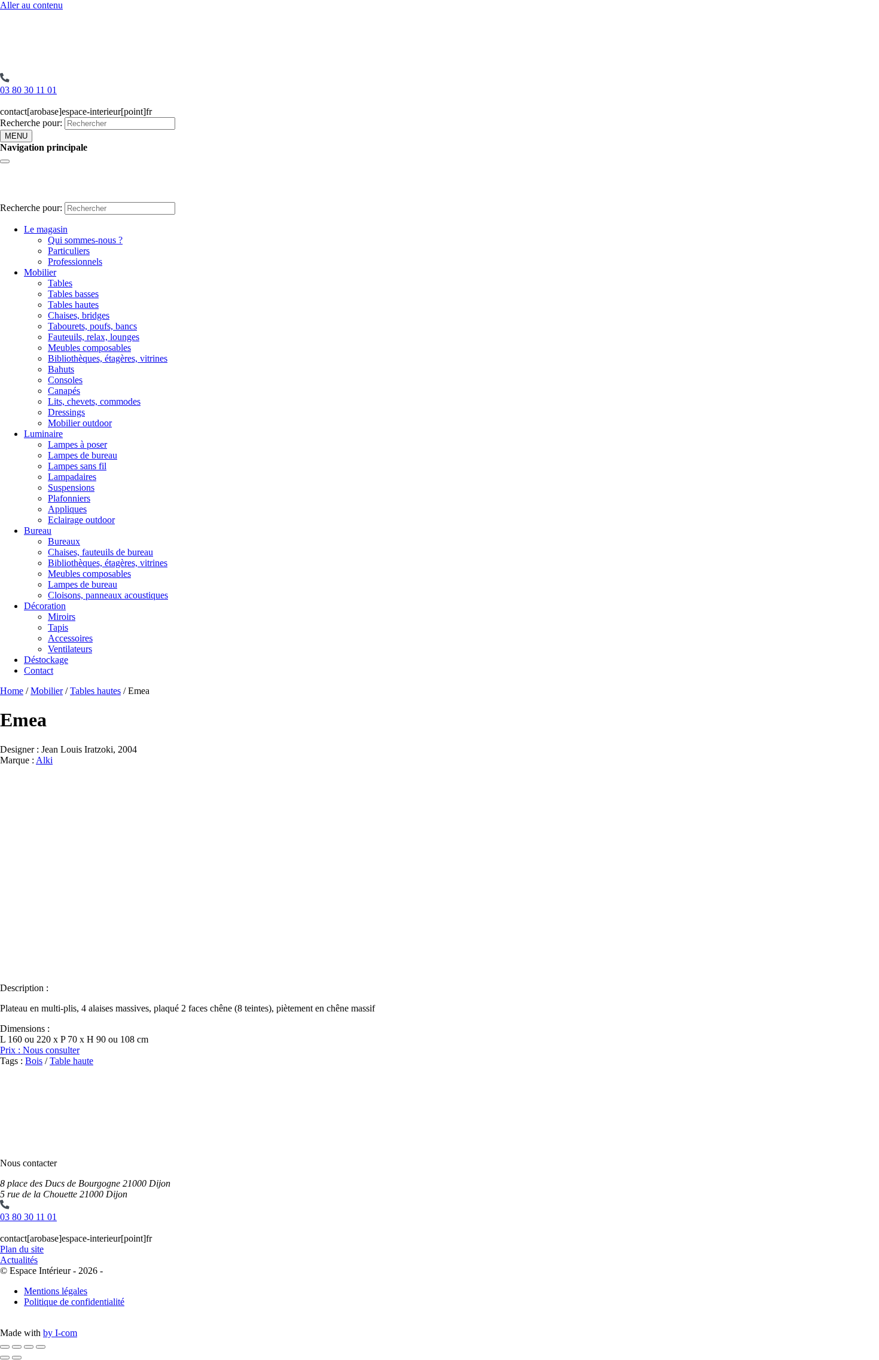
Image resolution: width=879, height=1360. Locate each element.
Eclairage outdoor (81, 520)
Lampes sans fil (77, 466)
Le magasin (46, 229)
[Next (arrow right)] (17, 1357)
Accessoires (70, 638)
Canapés (64, 391)
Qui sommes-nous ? (85, 240)
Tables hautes (73, 304)
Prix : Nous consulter (40, 1050)
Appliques (67, 509)
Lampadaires (72, 477)
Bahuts (61, 369)
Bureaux (64, 541)
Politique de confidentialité (74, 1302)
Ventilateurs (70, 649)
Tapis (58, 627)
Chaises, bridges (78, 315)
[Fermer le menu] (5, 161)
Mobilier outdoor (80, 423)
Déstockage (46, 660)
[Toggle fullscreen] (28, 1347)
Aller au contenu (31, 5)
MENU (16, 136)
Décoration (45, 606)
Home (11, 691)
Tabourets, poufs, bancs (92, 326)
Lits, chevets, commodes (94, 401)
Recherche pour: (31, 123)
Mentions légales (55, 1291)
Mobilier (40, 272)
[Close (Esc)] (5, 1347)
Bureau (37, 530)
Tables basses (73, 294)
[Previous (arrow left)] (5, 1357)
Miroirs (61, 617)
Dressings (66, 412)
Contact (38, 670)
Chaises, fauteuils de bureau (100, 552)
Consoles (65, 380)
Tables (60, 283)
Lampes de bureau (82, 455)
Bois (33, 1061)
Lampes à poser (77, 444)
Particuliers (69, 251)
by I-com (60, 1333)
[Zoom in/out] (40, 1347)
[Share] (17, 1347)
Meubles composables (89, 348)
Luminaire (43, 434)
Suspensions (71, 487)
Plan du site (22, 1249)
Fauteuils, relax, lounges (93, 337)
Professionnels (75, 261)
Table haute (71, 1061)
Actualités (19, 1260)
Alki (44, 760)
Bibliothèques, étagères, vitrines (107, 358)
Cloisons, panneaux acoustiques (108, 595)
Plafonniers (69, 498)
